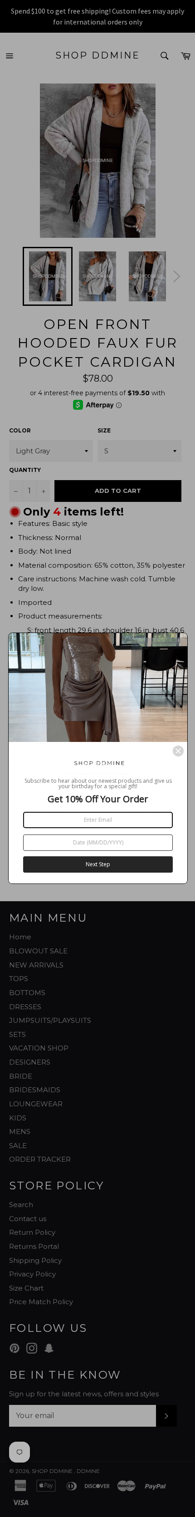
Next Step (98, 864)
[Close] (178, 751)
